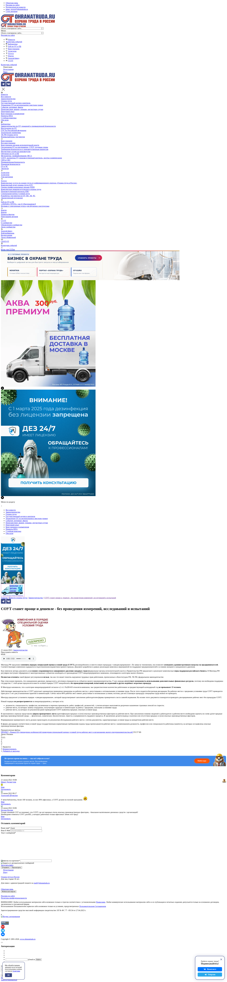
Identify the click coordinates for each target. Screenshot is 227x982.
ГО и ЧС (4, 166)
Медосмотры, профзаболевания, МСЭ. (16, 156)
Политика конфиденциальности (14, 898)
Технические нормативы (11, 133)
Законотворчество (8, 99)
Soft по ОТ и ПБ (14, 46)
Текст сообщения (8, 833)
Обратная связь (12, 3)
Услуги (11, 54)
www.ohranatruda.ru (27, 939)
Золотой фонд (13, 58)
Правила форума (7, 214)
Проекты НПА (7, 116)
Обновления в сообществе (11, 225)
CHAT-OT (5, 241)
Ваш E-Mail (5, 830)
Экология (5, 169)
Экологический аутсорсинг (12, 198)
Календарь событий (14, 42)
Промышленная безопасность (13, 162)
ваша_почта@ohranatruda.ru (17, 9)
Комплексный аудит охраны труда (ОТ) (17, 185)
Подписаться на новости (16, 7)
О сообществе (6, 223)
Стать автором (11, 11)
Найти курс (202, 761)
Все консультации (8, 143)
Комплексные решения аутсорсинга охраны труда (21, 189)
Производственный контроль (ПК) (15, 191)
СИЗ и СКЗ (5, 160)
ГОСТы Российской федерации (13, 130)
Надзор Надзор (7, 810)
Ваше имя (5, 828)
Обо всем (5, 120)
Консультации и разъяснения (12, 114)
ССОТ (10, 61)
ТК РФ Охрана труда (9, 135)
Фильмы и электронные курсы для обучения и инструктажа (25, 206)
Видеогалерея (6, 235)
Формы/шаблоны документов (13, 137)
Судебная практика (8, 118)
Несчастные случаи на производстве (16, 151)
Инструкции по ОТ (9, 128)
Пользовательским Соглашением (92, 906)
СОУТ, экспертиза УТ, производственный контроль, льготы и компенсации (31, 158)
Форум (11, 56)
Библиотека (12, 44)
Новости (11, 40)
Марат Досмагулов (8, 782)
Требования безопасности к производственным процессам (24, 149)
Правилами (100, 902)
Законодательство (20, 650)
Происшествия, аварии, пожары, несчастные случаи (22, 109)
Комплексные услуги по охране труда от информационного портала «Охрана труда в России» (39, 183)
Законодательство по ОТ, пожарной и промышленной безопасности (28, 126)
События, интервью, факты (12, 107)
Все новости (6, 97)
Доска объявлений (8, 237)
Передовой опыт (7, 112)
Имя (2, 787)
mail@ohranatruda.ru (42, 883)
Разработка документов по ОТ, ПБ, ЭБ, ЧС (18, 196)
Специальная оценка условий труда (15, 194)
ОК (8, 975)
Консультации (13, 49)
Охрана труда (6, 101)
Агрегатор (12, 51)
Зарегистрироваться (9, 980)
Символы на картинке (10, 861)
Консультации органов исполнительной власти (20, 145)
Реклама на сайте (13, 5)
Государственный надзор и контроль (15, 103)
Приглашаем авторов (9, 217)
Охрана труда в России (10, 877)
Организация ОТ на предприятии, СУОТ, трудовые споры (24, 147)
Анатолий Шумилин (9, 795)
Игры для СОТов (8, 249)
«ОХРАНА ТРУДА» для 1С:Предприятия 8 (18, 204)
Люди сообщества (8, 227)
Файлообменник (7, 233)
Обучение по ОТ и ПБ (10, 154)
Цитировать (6, 789)
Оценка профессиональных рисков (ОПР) (18, 187)
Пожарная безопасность (10, 164)
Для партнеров (7, 177)
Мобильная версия (8, 891)
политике (16, 971)
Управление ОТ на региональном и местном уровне (22, 105)
